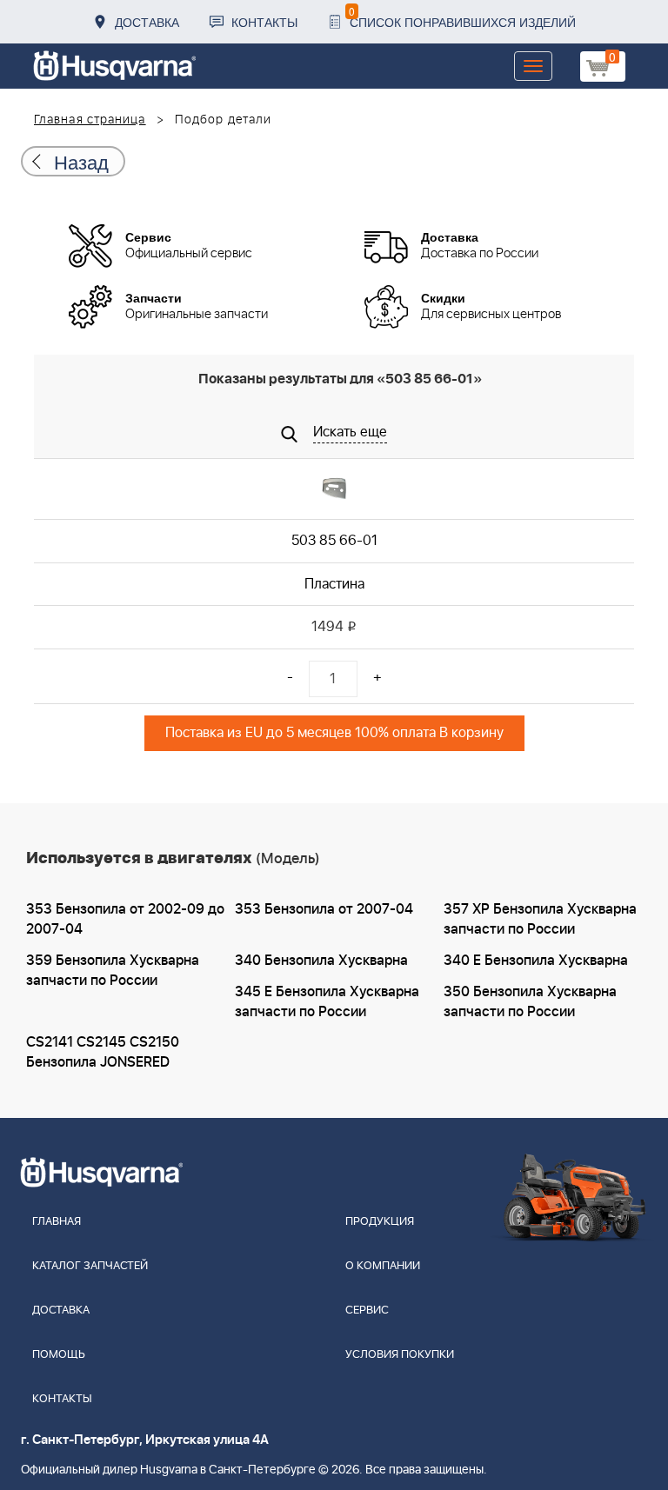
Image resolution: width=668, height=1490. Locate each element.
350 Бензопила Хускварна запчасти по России (530, 1001)
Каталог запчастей (90, 1266)
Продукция (379, 1222)
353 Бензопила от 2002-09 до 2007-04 (125, 919)
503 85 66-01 (334, 540)
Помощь (58, 1355)
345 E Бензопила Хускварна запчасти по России (327, 1001)
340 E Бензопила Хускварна (536, 960)
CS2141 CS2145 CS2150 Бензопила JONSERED (102, 1052)
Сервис (367, 1310)
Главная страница (90, 120)
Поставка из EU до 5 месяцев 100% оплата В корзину (334, 732)
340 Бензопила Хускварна (321, 960)
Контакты (264, 21)
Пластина (334, 584)
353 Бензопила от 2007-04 (324, 909)
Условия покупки (399, 1355)
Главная (56, 1222)
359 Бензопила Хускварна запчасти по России (112, 970)
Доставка (147, 21)
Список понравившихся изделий (462, 16)
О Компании (382, 1266)
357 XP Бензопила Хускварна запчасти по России (540, 919)
